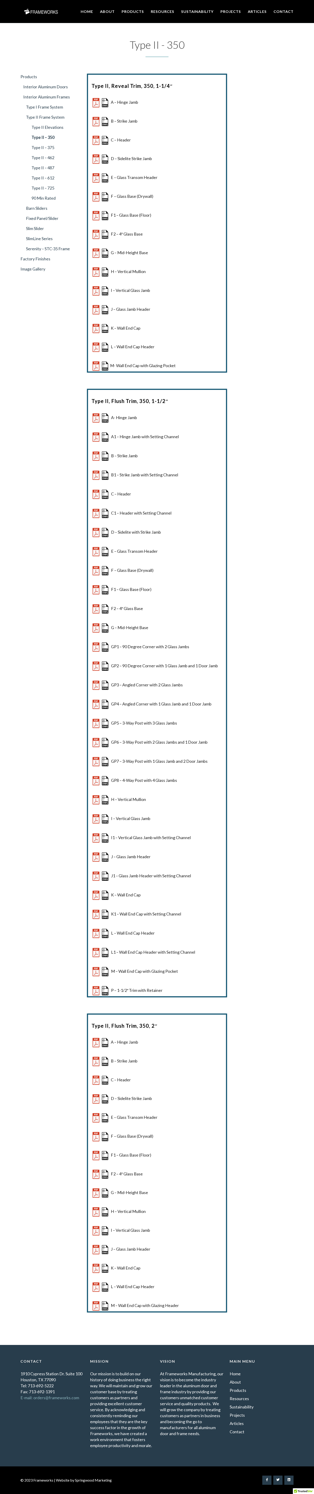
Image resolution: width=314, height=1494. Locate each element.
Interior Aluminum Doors (44, 86)
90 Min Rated (43, 198)
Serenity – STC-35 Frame (48, 248)
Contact (284, 11)
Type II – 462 (42, 157)
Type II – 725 (42, 187)
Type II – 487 (42, 167)
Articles (257, 11)
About (107, 11)
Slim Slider (35, 228)
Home (87, 11)
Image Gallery (32, 268)
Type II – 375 (42, 147)
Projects (230, 11)
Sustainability (197, 11)
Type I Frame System (44, 106)
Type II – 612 (42, 177)
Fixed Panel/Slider (42, 218)
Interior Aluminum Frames (45, 96)
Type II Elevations (47, 127)
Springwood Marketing (93, 1480)
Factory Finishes (35, 258)
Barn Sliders (36, 208)
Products (133, 11)
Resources (162, 11)
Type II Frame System (45, 117)
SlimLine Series (39, 238)
